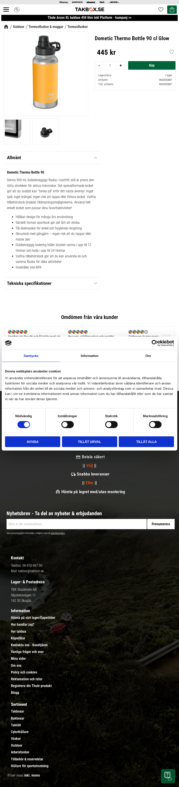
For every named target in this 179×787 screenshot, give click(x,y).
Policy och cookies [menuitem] (24, 672)
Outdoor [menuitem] (16, 745)
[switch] (67, 424)
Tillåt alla (146, 442)
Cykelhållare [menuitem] (20, 732)
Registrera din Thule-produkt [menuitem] (31, 686)
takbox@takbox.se (31, 571)
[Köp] (152, 65)
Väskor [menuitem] (16, 739)
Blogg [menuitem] (15, 693)
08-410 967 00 (32, 565)
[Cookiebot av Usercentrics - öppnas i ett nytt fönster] (155, 343)
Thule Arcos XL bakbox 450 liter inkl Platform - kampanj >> (89, 17)
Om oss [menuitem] (16, 666)
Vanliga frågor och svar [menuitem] (27, 652)
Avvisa (33, 442)
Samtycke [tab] (31, 355)
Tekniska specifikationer (29, 283)
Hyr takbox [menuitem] (18, 632)
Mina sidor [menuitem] (18, 659)
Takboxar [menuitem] (17, 711)
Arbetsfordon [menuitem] (20, 752)
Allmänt (14, 157)
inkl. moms (32, 775)
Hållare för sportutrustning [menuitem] (29, 766)
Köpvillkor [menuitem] (18, 638)
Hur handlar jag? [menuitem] (22, 625)
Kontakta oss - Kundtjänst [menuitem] (29, 645)
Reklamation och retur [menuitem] (26, 679)
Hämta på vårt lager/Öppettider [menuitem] (33, 618)
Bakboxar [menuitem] (17, 718)
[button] (8, 14)
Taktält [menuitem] (16, 725)
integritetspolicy (58, 533)
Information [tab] (89, 355)
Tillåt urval (89, 442)
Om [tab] (148, 355)
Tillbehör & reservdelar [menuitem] (27, 759)
